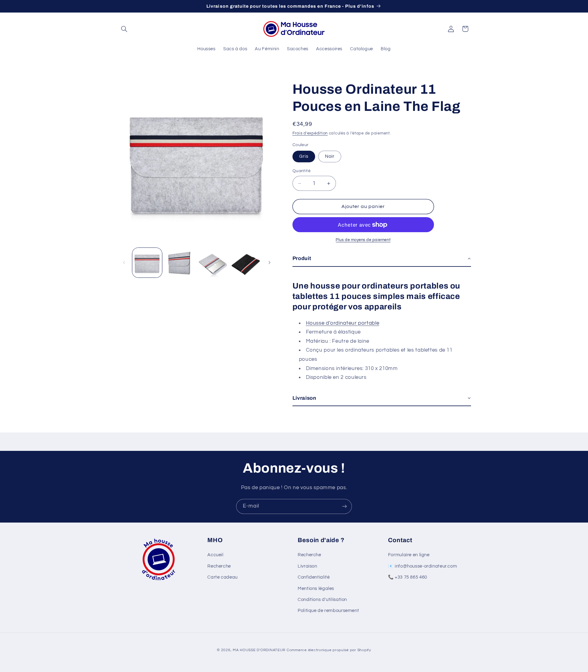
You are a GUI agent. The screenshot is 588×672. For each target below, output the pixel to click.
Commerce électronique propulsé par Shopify (329, 650)
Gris (303, 156)
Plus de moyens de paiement (363, 240)
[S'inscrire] (344, 506)
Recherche (219, 566)
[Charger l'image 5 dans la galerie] (246, 262)
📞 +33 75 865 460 (407, 577)
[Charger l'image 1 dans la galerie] (147, 262)
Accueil (215, 555)
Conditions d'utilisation (322, 599)
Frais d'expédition (310, 133)
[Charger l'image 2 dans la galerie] (180, 262)
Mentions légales (316, 588)
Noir (329, 156)
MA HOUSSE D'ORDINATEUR (259, 650)
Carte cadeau (222, 577)
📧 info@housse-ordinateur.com (422, 566)
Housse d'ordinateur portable (342, 323)
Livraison (307, 566)
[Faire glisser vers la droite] (269, 262)
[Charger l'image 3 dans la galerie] (213, 262)
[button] (124, 29)
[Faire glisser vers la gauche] (124, 262)
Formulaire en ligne (409, 555)
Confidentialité (314, 577)
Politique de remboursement (328, 610)
